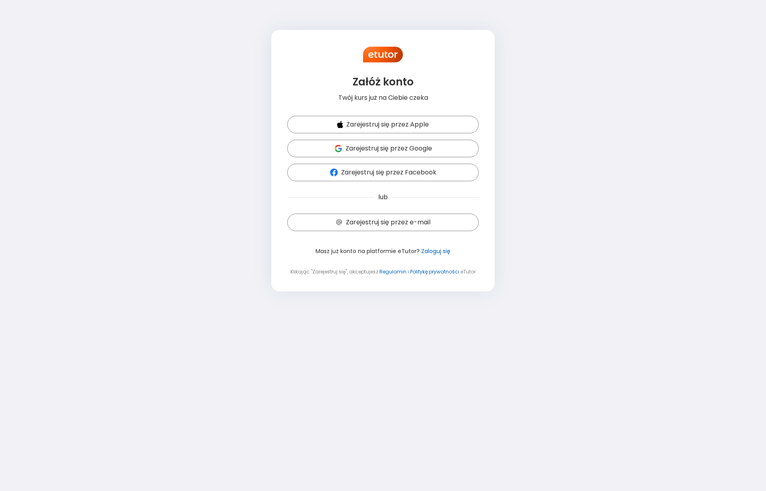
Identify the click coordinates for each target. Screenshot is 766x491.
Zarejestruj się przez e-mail (388, 222)
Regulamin (393, 271)
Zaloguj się (435, 251)
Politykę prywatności (434, 271)
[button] (383, 125)
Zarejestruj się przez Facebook (388, 172)
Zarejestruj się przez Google (388, 148)
